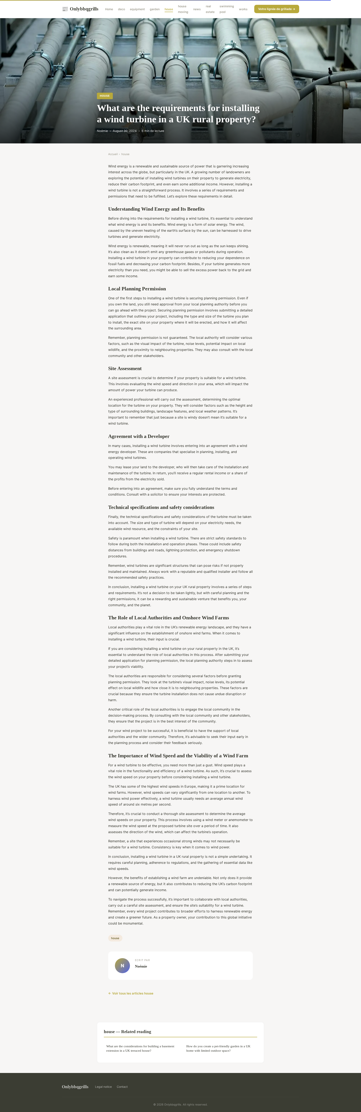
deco (121, 9)
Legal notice (103, 1086)
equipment (137, 9)
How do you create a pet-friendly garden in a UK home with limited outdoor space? (218, 1048)
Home (109, 9)
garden (155, 9)
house (169, 9)
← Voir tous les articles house (130, 993)
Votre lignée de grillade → (276, 9)
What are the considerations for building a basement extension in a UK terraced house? (140, 1048)
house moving (183, 9)
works (243, 9)
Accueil (113, 154)
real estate (210, 9)
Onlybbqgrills (80, 8)
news (197, 9)
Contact (122, 1086)
